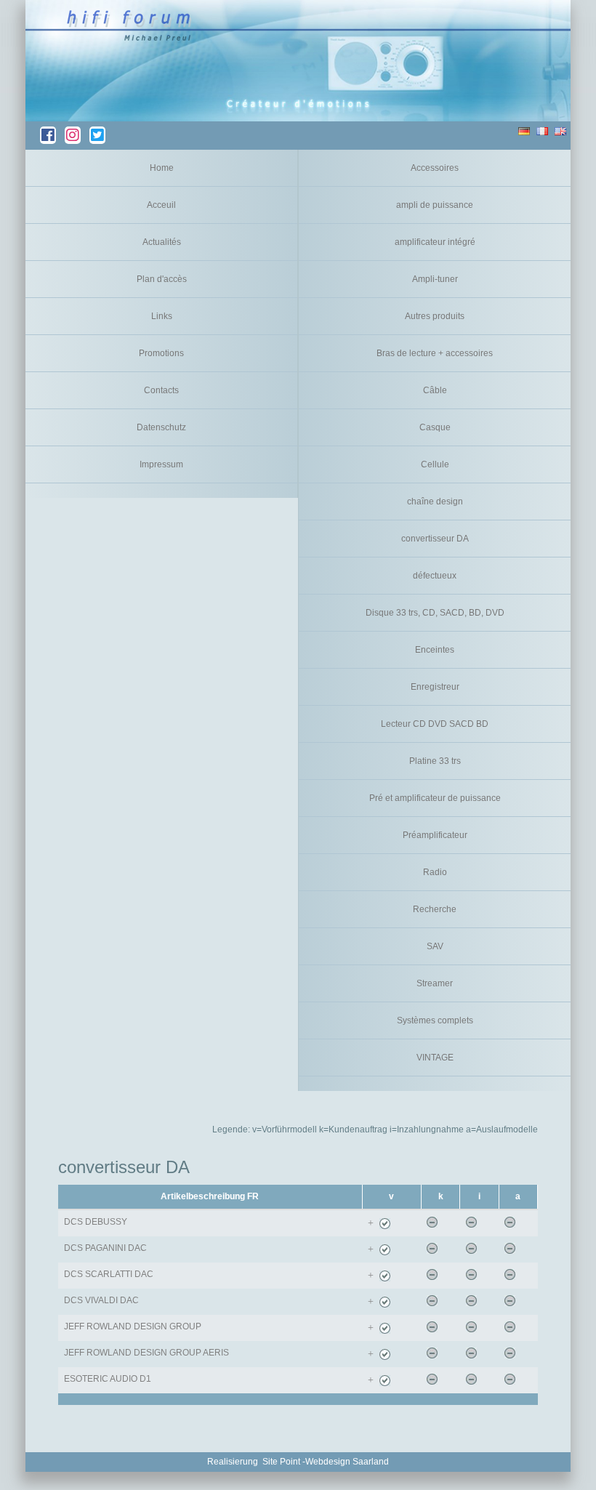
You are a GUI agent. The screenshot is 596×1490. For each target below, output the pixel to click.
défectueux (434, 576)
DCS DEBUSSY (95, 1222)
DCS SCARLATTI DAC (108, 1274)
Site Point (281, 1462)
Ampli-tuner (435, 279)
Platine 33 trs (435, 761)
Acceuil (161, 205)
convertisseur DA (435, 538)
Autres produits (434, 316)
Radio (435, 872)
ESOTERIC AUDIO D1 (107, 1379)
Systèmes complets (435, 1020)
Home (162, 168)
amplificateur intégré (435, 242)
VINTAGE (435, 1057)
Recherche (434, 909)
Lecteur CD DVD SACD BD (434, 724)
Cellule (435, 464)
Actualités (161, 242)
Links (161, 316)
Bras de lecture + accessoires (434, 353)
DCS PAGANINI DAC (105, 1248)
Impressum (161, 464)
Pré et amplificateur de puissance (435, 798)
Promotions (161, 353)
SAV (435, 946)
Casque (435, 427)
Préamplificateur (435, 835)
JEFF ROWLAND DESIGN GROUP (132, 1326)
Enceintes (434, 650)
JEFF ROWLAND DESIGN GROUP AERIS (146, 1353)
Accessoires (435, 168)
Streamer (434, 983)
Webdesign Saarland (347, 1462)
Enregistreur (435, 687)
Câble (435, 390)
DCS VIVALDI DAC (101, 1300)
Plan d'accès (162, 279)
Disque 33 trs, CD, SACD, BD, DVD (435, 613)
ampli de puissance (434, 205)
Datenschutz (161, 427)
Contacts (161, 390)
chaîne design (435, 501)
